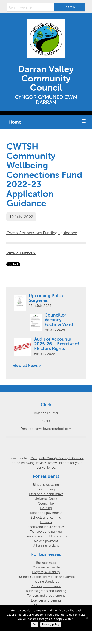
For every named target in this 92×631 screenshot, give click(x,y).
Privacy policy (50, 624)
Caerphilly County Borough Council (57, 458)
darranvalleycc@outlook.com (51, 429)
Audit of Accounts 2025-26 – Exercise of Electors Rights (56, 343)
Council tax (46, 503)
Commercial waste (46, 567)
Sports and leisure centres (46, 527)
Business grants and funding (46, 591)
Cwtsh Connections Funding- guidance (41, 232)
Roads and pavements (46, 513)
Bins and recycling (46, 485)
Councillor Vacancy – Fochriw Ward (59, 319)
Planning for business (46, 586)
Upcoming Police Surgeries (46, 298)
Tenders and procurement (46, 595)
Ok (34, 624)
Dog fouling (46, 489)
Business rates (46, 563)
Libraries (46, 522)
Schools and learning (46, 517)
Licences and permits (46, 600)
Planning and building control (46, 536)
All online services (46, 546)
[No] (87, 618)
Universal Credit (46, 499)
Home (15, 122)
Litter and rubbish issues (46, 494)
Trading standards (46, 581)
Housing (46, 508)
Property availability (46, 572)
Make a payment (46, 541)
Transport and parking (46, 531)
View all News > (21, 252)
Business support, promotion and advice (46, 577)
